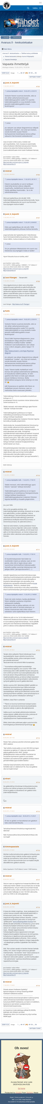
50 (32, 73)
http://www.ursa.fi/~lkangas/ (20, 304)
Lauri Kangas (11, 277)
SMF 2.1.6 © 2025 (17, 1099)
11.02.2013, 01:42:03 (8, 281)
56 (36, 73)
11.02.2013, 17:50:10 (8, 314)
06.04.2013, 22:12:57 (8, 879)
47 (24, 73)
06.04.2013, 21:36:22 (8, 811)
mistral (8, 171)
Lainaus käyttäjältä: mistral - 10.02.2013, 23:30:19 (21, 91)
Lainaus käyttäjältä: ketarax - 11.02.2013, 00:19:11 (21, 179)
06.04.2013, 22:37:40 (8, 907)
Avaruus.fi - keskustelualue (16, 42)
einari (7, 778)
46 (21, 73)
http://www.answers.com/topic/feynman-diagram (19, 352)
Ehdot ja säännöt (20, 1097)
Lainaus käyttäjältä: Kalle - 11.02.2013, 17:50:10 (20, 480)
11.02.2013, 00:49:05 (8, 174)
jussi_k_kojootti (12, 82)
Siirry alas (5, 73)
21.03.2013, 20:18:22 (8, 650)
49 (29, 73)
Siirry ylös (5, 1024)
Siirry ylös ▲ (29, 1097)
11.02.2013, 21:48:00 (8, 475)
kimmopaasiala (12, 846)
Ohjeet (12, 1097)
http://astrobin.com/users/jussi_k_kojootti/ (16, 162)
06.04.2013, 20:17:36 (8, 737)
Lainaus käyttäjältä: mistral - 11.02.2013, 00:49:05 (21, 222)
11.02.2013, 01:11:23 (8, 217)
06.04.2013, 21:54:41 (8, 850)
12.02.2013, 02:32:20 (8, 549)
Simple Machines (26, 1099)
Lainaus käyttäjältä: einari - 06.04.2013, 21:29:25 (21, 816)
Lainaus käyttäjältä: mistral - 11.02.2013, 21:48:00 (21, 594)
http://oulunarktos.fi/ (9, 164)
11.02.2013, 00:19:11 (8, 86)
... (19, 73)
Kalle (7, 311)
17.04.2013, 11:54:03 (8, 985)
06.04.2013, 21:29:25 (8, 782)
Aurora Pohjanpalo (28, 56)
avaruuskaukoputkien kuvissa (23, 922)
